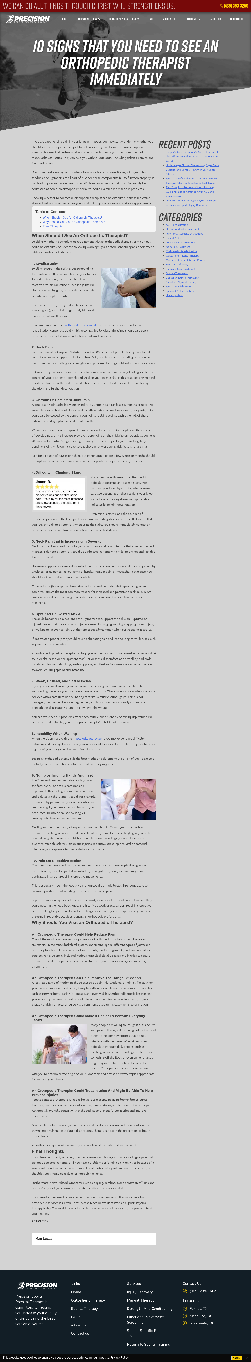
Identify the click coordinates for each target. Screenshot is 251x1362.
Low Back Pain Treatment (180, 242)
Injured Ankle (174, 238)
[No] (246, 1358)
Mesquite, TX (200, 1316)
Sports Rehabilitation (178, 286)
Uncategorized (174, 295)
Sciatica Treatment (177, 273)
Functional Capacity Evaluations (184, 233)
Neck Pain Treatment (178, 246)
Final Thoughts (52, 226)
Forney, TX (198, 1308)
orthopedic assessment (80, 325)
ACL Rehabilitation (177, 224)
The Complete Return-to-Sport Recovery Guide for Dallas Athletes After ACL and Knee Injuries (190, 191)
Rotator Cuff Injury (177, 264)
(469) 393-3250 (236, 5)
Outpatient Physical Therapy (182, 255)
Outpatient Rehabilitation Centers (186, 260)
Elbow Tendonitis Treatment (182, 229)
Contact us (80, 1333)
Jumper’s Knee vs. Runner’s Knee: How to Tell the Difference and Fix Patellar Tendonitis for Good (192, 156)
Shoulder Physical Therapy (181, 282)
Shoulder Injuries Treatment (182, 277)
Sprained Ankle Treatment (181, 291)
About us (79, 1325)
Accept (236, 1358)
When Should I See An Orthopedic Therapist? (72, 217)
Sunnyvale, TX (201, 1323)
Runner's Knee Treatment (180, 269)
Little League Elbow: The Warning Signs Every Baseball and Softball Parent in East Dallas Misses (192, 169)
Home (76, 1292)
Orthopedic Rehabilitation (181, 251)
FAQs (75, 1316)
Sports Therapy (84, 1308)
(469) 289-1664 (203, 1291)
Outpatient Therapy (88, 1300)
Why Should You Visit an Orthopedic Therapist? (74, 222)
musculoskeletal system (88, 738)
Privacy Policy (120, 1357)
